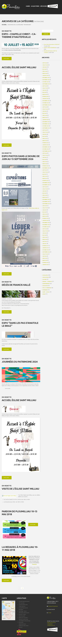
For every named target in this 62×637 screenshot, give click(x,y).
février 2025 (45, 96)
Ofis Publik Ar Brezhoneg (24, 620)
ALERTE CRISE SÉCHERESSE (50, 47)
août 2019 (45, 205)
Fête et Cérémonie (47, 287)
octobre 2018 (46, 226)
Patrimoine (45, 289)
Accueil (4, 24)
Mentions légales (51, 622)
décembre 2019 (46, 199)
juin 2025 (45, 90)
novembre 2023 (46, 123)
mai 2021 (44, 174)
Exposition (45, 285)
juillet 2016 (45, 254)
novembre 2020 (46, 184)
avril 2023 (45, 138)
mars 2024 (45, 117)
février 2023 (45, 142)
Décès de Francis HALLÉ (16, 284)
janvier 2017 (45, 247)
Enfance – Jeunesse (47, 281)
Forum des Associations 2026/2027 (52, 44)
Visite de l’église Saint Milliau (20, 488)
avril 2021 (45, 176)
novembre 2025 (46, 79)
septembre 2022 (46, 151)
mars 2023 (45, 140)
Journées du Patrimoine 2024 (19, 361)
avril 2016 (45, 258)
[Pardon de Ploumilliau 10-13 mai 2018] (14, 530)
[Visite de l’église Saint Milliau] (9, 496)
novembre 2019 (46, 201)
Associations (46, 277)
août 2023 (45, 130)
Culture (44, 279)
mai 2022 (44, 159)
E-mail (49, 612)
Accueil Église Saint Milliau (19, 67)
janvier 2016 (45, 264)
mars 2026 (45, 73)
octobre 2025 (46, 81)
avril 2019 (45, 214)
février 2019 (45, 218)
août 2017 (45, 241)
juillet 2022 (45, 155)
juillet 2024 (45, 109)
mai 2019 (44, 212)
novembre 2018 (46, 224)
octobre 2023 (46, 125)
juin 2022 (45, 157)
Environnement (46, 283)
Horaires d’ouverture (53, 606)
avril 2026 (45, 71)
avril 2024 (45, 115)
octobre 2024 (46, 102)
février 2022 (45, 165)
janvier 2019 (45, 220)
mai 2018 (44, 235)
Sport (44, 294)
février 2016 (45, 262)
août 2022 (45, 153)
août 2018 (45, 228)
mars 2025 (45, 94)
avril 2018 (45, 237)
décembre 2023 (46, 121)
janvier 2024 (45, 119)
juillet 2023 (45, 132)
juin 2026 (45, 67)
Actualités (45, 275)
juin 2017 (45, 243)
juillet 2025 (45, 88)
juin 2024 (45, 111)
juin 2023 (45, 134)
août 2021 (45, 170)
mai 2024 (44, 113)
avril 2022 (45, 161)
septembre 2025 (46, 83)
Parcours (34, 564)
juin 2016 (45, 256)
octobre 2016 (46, 249)
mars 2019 (45, 216)
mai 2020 (44, 193)
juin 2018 (45, 233)
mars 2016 (45, 260)
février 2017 (45, 245)
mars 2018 (45, 239)
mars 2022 (45, 163)
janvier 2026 (45, 75)
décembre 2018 (46, 222)
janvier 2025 (45, 98)
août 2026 (45, 62)
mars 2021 (45, 178)
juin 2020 (45, 191)
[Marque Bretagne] (52, 629)
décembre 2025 (46, 77)
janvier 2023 (45, 144)
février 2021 (45, 180)
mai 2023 (44, 136)
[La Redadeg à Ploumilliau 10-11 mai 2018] (14, 565)
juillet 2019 (45, 207)
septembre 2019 (46, 203)
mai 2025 (44, 92)
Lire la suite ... (7, 58)
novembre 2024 (46, 100)
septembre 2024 (46, 104)
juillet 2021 (45, 172)
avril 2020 (45, 195)
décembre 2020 (46, 182)
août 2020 (45, 186)
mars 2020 (45, 197)
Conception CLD (51, 625)
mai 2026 (44, 69)
